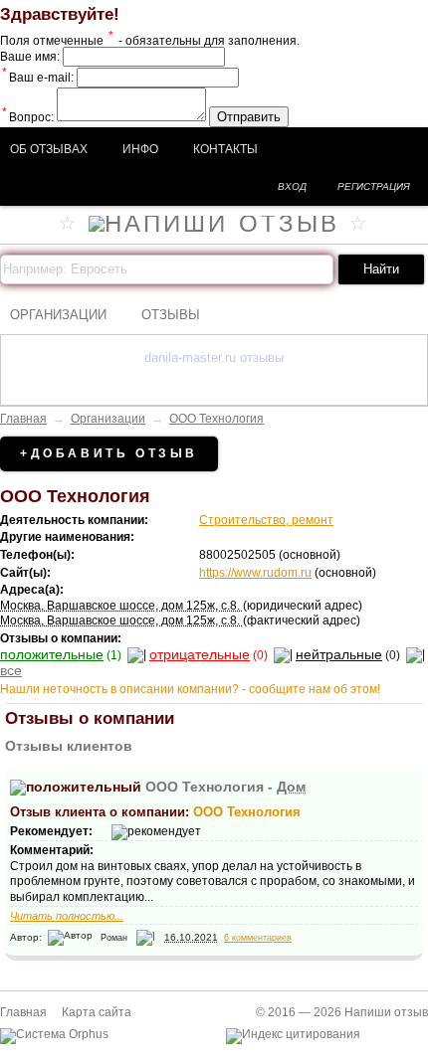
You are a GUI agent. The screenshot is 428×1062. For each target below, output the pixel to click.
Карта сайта (96, 1012)
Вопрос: (28, 117)
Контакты (225, 149)
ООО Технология (216, 419)
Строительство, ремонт (266, 520)
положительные (52, 654)
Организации (58, 314)
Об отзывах (49, 149)
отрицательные (199, 654)
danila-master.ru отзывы (214, 357)
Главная (23, 419)
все (11, 670)
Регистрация (373, 186)
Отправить (249, 116)
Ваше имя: (30, 57)
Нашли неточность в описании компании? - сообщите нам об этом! (190, 689)
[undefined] (54, 1034)
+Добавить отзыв (109, 453)
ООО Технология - (225, 787)
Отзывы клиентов (68, 746)
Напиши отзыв (386, 1012)
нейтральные (339, 654)
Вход (292, 186)
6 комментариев (258, 938)
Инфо (140, 149)
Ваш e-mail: (38, 78)
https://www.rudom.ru (255, 573)
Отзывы (170, 314)
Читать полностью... (66, 916)
